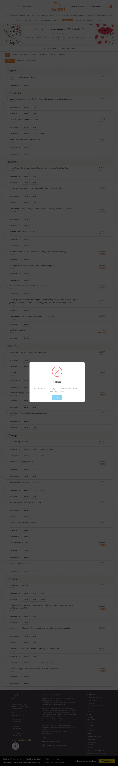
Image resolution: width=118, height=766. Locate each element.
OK (57, 397)
